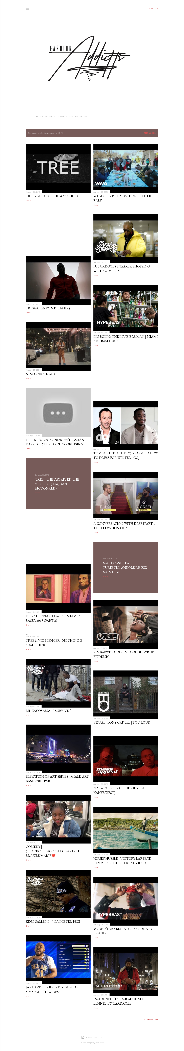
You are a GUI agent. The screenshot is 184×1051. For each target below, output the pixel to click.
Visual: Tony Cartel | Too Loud (121, 722)
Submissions (79, 116)
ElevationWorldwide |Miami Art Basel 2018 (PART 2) (55, 618)
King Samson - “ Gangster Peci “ (54, 921)
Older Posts (150, 1019)
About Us (50, 116)
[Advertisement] (58, 229)
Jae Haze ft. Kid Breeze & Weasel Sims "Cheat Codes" (54, 989)
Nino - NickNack (41, 374)
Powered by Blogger (94, 1037)
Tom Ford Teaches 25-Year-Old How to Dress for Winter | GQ (125, 455)
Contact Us (64, 116)
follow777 (100, 1043)
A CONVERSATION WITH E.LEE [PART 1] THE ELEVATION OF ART (124, 525)
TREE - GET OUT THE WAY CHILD (52, 196)
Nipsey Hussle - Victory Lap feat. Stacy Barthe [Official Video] (122, 860)
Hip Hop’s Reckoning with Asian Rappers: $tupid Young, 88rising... (55, 441)
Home (39, 116)
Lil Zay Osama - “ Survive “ (48, 710)
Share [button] (28, 200)
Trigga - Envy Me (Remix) (48, 308)
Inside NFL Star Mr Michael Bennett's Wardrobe (118, 1001)
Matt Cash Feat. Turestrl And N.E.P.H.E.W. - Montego (126, 567)
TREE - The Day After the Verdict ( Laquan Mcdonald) (57, 484)
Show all (150, 133)
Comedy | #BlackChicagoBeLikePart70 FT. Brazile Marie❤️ (54, 851)
